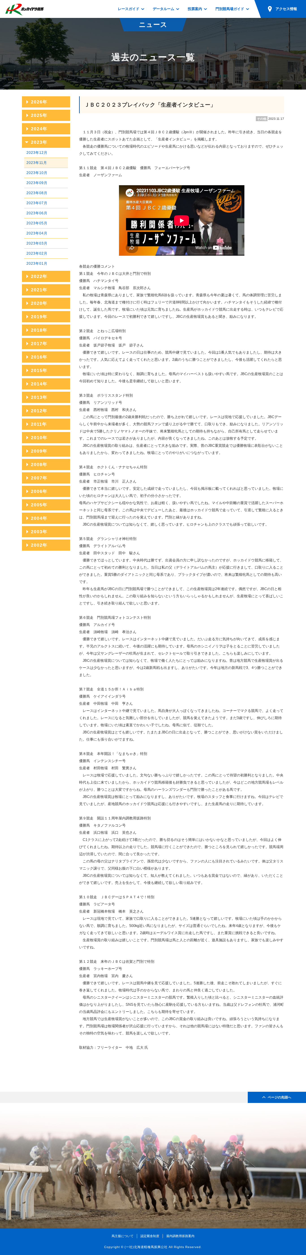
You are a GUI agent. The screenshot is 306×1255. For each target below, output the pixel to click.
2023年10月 (36, 173)
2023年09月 (36, 183)
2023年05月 (36, 223)
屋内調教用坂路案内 (180, 1236)
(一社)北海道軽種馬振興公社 (146, 1247)
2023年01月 (36, 263)
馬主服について (123, 1236)
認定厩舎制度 (149, 1236)
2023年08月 (36, 193)
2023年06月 (36, 213)
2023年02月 (36, 253)
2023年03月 (36, 243)
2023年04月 (36, 233)
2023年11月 (36, 163)
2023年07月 (36, 203)
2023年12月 (36, 153)
